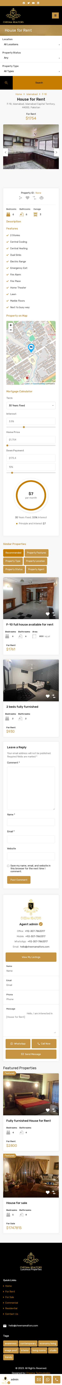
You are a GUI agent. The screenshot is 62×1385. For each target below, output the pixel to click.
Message (10, 1009)
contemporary (28, 1343)
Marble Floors (17, 300)
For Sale (9, 1297)
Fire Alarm (15, 274)
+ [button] (11, 325)
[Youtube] (33, 3)
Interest (11, 413)
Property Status (11, 52)
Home (18, 94)
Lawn (13, 294)
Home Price (13, 432)
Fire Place (15, 281)
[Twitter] (29, 3)
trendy (8, 1357)
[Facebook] (24, 3)
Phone (9, 994)
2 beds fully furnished (22, 707)
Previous (5, 152)
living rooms (39, 1350)
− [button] (11, 330)
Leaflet (27, 383)
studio (53, 1350)
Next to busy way (20, 307)
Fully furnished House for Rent (28, 1121)
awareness (11, 1343)
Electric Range (18, 261)
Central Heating (19, 248)
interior (25, 1350)
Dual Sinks (15, 255)
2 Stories (15, 235)
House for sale (16, 1203)
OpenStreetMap (39, 383)
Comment (13, 762)
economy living (48, 1343)
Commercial (11, 1303)
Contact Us (11, 1314)
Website (11, 848)
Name (11, 814)
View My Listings (31, 957)
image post (11, 1350)
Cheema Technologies (38, 1373)
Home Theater (18, 287)
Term (9, 398)
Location (7, 39)
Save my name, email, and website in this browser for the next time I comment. (30, 868)
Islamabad (32, 94)
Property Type (10, 66)
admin (14, 1379)
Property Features (36, 552)
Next (56, 152)
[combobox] (31, 45)
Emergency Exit (18, 268)
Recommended (13, 552)
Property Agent (36, 569)
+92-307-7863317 (35, 931)
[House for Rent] (31, 348)
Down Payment (15, 450)
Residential (11, 1308)
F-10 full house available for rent (29, 624)
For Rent (10, 1291)
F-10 (44, 94)
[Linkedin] (38, 3)
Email (11, 831)
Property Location (35, 561)
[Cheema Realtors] (13, 15)
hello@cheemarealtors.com (34, 946)
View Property (31, 610)
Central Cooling (18, 241)
